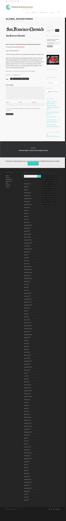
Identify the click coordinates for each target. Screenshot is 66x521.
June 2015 (26, 376)
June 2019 (26, 257)
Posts (20, 20)
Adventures (44, 176)
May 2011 (26, 500)
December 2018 (28, 269)
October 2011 (27, 485)
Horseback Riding (52, 187)
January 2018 (27, 296)
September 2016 (28, 334)
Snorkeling (48, 198)
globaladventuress (10, 20)
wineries (44, 205)
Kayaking (46, 189)
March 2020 (27, 231)
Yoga (47, 205)
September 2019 (28, 249)
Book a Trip (9, 181)
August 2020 (27, 228)
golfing (44, 187)
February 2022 (27, 192)
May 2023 (26, 187)
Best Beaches (45, 178)
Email (20, 102)
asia (53, 176)
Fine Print (8, 185)
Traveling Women (25, 78)
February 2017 (27, 322)
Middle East (48, 194)
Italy (43, 189)
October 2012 (27, 455)
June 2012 (26, 467)
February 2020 (27, 234)
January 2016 (27, 358)
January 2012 (27, 476)
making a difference (51, 191)
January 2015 (27, 387)
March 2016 (27, 352)
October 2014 (27, 393)
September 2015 (28, 367)
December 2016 (28, 325)
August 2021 (27, 207)
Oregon (52, 194)
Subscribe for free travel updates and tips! (53, 40)
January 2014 (27, 420)
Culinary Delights (53, 180)
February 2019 (27, 266)
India (57, 187)
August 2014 (27, 399)
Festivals (54, 182)
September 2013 (28, 432)
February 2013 (27, 447)
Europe (51, 12)
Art (51, 176)
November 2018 (28, 272)
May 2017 (26, 314)
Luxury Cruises (51, 189)
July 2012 (26, 464)
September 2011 (28, 488)
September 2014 (28, 396)
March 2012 (27, 473)
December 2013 (28, 423)
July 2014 (26, 402)
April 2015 (26, 379)
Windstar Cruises (52, 203)
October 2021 (27, 201)
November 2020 (28, 225)
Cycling (44, 182)
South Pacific (45, 200)
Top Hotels (52, 200)
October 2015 (27, 364)
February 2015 (27, 384)
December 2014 (28, 390)
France (47, 185)
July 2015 (26, 373)
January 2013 (27, 450)
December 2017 (28, 299)
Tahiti (49, 200)
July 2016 (26, 340)
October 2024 (27, 184)
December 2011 (28, 479)
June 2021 (26, 213)
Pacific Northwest (45, 196)
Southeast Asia (53, 198)
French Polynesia (52, 185)
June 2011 (26, 497)
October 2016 (27, 331)
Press (22, 20)
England (47, 182)
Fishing (44, 185)
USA (43, 203)
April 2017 (26, 317)
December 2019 (28, 240)
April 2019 (26, 260)
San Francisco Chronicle (17, 78)
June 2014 (26, 405)
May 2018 (26, 287)
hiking (47, 187)
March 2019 (27, 263)
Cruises (48, 180)
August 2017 (27, 308)
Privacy (7, 187)
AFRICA (27, 12)
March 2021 (27, 222)
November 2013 (28, 426)
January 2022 (27, 195)
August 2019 (27, 251)
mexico (44, 194)
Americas (34, 12)
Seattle (44, 198)
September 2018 (28, 278)
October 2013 (27, 429)
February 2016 (27, 355)
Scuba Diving (55, 196)
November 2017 (28, 302)
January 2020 (27, 237)
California (49, 178)
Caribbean (44, 180)
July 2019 (26, 254)
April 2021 (26, 219)
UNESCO (56, 200)
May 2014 (26, 408)
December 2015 (28, 361)
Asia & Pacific (43, 12)
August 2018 (27, 281)
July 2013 (26, 438)
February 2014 (27, 417)
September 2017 (28, 305)
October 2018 (27, 275)
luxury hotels (45, 191)
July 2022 (26, 189)
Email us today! (33, 163)
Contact (8, 177)
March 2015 (27, 382)
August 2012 (27, 461)
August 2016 (27, 337)
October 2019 (27, 246)
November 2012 (28, 453)
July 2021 (26, 210)
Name (8, 102)
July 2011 (26, 494)
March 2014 (27, 414)
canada (53, 178)
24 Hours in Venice (51, 117)
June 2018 (26, 284)
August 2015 (27, 370)
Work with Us (9, 179)
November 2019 (28, 243)
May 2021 (26, 216)
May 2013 (26, 444)
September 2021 (28, 204)
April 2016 (26, 349)
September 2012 (28, 458)
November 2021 (28, 198)
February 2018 (27, 293)
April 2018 (26, 290)
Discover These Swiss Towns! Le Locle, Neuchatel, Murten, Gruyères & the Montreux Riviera (53, 105)
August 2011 (27, 491)
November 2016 (28, 328)
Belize (56, 176)
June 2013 (26, 441)
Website (34, 102)
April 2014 (26, 411)
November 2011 (28, 482)
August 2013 (27, 435)
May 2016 (26, 346)
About (7, 175)
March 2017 (27, 320)
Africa (49, 176)
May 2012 (26, 470)
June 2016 (26, 343)
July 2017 (26, 311)
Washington (47, 203)
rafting (50, 196)
